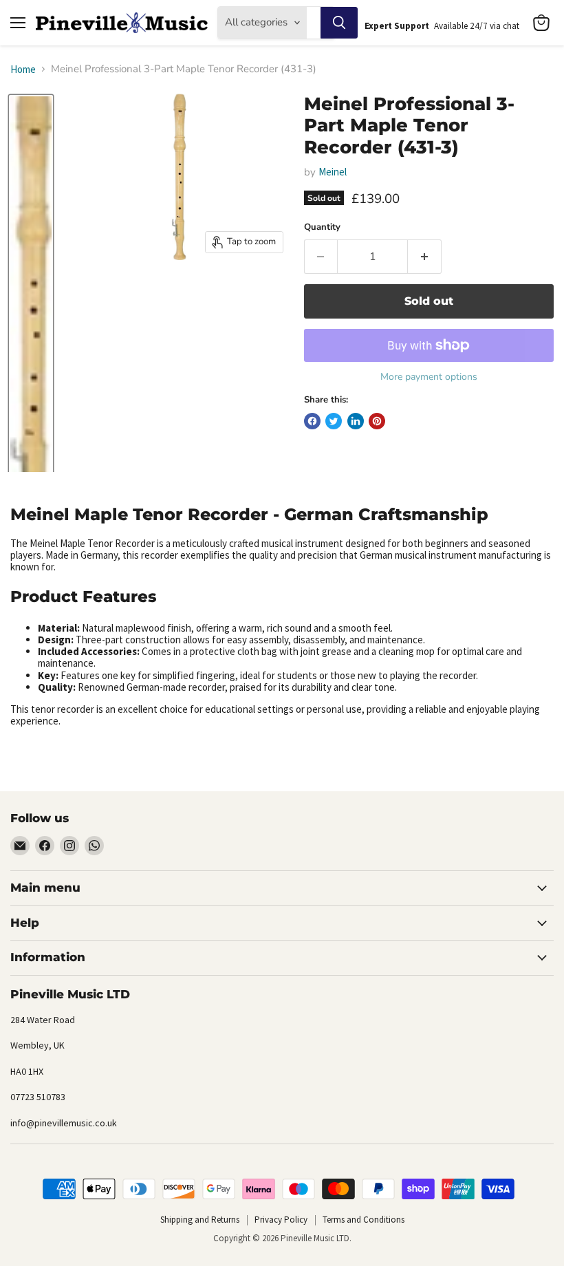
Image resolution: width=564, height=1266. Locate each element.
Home (23, 69)
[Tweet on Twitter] (333, 421)
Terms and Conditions (363, 1219)
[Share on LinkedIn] (355, 421)
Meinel (332, 171)
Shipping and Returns (199, 1219)
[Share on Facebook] (312, 421)
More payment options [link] (428, 377)
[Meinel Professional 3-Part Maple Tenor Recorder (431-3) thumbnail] (31, 317)
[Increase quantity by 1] (425, 256)
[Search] (339, 23)
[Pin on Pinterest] (377, 421)
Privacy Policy (280, 1219)
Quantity (322, 227)
